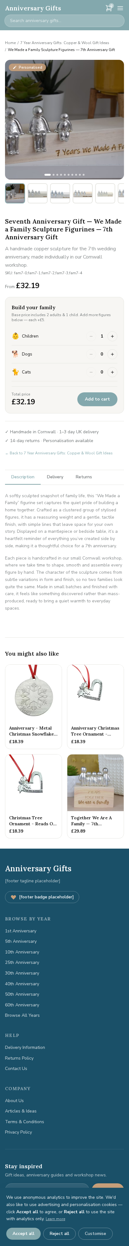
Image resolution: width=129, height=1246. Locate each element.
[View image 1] (15, 193)
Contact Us (16, 1069)
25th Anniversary (22, 962)
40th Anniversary (22, 984)
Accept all (23, 1234)
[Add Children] (112, 336)
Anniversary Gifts (33, 8)
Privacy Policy (18, 1132)
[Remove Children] (91, 336)
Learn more (55, 1218)
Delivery (55, 477)
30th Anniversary (22, 973)
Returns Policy (19, 1058)
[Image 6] (69, 175)
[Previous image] (13, 119)
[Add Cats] (112, 372)
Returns (84, 477)
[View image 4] (83, 193)
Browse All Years (22, 1015)
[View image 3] (60, 193)
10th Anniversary (22, 952)
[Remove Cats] (91, 372)
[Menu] (120, 8)
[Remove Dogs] (91, 354)
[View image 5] (105, 193)
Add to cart (97, 399)
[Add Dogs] (112, 354)
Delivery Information (25, 1047)
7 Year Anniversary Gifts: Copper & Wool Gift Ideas (64, 42)
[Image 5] (65, 175)
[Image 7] (72, 175)
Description (22, 477)
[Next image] (115, 119)
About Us (14, 1101)
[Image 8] (76, 175)
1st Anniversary (20, 931)
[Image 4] (61, 175)
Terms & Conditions (24, 1122)
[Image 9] (80, 175)
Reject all (59, 1234)
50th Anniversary (22, 994)
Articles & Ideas (21, 1111)
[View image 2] (38, 193)
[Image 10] (84, 175)
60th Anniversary (22, 1005)
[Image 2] (53, 175)
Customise (95, 1234)
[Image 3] (57, 175)
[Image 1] (47, 175)
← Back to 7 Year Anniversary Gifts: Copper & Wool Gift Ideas (59, 453)
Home (10, 42)
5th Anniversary (21, 941)
